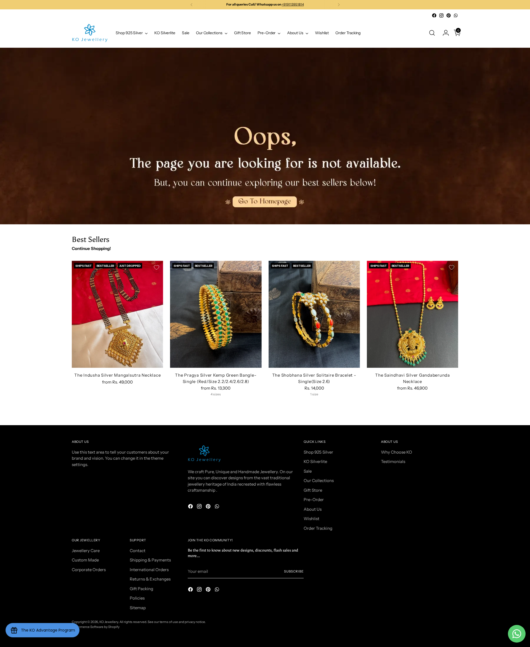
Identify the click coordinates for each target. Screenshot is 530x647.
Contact (137, 550)
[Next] (339, 4)
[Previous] (192, 4)
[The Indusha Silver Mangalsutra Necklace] (117, 314)
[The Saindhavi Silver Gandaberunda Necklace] (412, 314)
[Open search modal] (432, 32)
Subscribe (294, 571)
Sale (308, 471)
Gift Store (313, 490)
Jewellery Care (86, 550)
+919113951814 (293, 4)
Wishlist (311, 518)
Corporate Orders (89, 569)
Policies (137, 598)
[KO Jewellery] (90, 33)
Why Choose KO (396, 452)
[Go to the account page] (443, 32)
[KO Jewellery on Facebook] (434, 15)
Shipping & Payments (150, 560)
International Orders (149, 569)
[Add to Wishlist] (156, 267)
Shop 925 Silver (318, 452)
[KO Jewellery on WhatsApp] (455, 15)
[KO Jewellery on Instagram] (441, 15)
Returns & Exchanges (150, 579)
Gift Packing (141, 588)
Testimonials (393, 461)
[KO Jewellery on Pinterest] (448, 15)
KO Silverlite (315, 461)
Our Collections (319, 480)
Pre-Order (314, 499)
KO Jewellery (108, 622)
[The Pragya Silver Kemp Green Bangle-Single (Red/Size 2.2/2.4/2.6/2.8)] (215, 314)
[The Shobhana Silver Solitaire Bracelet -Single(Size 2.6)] (314, 314)
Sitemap (138, 607)
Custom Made (85, 560)
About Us (313, 509)
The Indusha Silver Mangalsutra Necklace (117, 375)
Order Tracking (318, 528)
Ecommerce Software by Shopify (96, 627)
